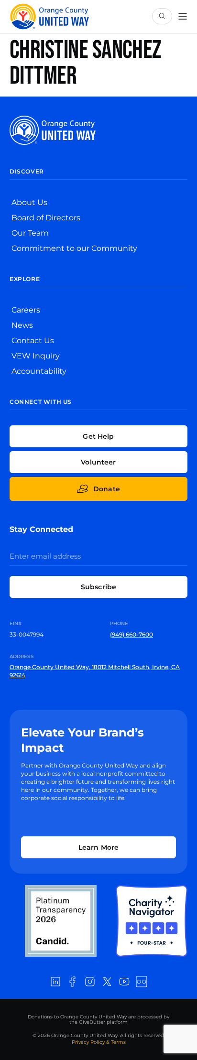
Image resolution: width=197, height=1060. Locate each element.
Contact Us (32, 340)
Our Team (30, 233)
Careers (25, 309)
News (22, 325)
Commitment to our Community (74, 248)
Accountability (38, 371)
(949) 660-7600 (131, 634)
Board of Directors (45, 217)
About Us (29, 202)
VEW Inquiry (35, 355)
